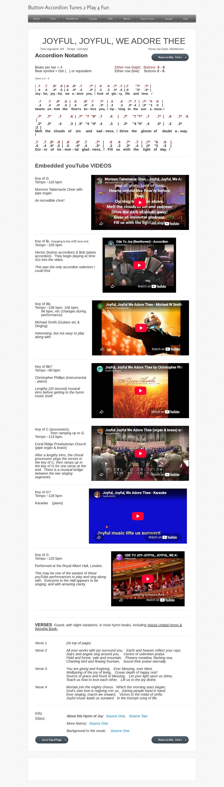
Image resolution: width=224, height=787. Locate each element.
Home (36, 18)
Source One (115, 716)
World (126, 18)
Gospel (169, 18)
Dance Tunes (147, 18)
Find (53, 18)
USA (110, 18)
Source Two (138, 716)
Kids (185, 18)
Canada (93, 18)
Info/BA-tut (72, 18)
